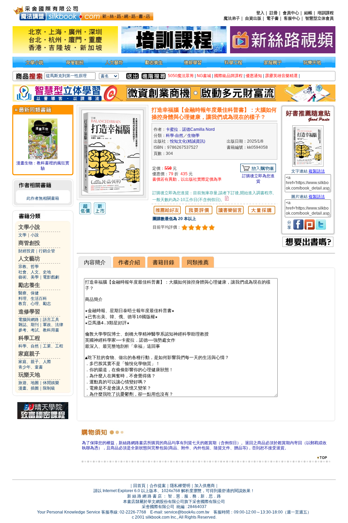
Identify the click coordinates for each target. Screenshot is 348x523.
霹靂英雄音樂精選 (281, 75)
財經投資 (26, 251)
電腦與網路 (28, 319)
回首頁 (139, 485)
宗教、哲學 (28, 266)
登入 (260, 13)
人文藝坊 (29, 259)
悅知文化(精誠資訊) (187, 141)
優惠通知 (254, 75)
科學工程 (29, 338)
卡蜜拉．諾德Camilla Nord (190, 129)
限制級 (49, 388)
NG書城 (204, 75)
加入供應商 (204, 485)
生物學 (193, 135)
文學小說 (29, 227)
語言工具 (51, 319)
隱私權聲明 (180, 485)
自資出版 (253, 18)
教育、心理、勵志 (34, 303)
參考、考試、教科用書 (38, 330)
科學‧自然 (174, 135)
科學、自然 (28, 346)
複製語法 (317, 171)
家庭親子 (29, 354)
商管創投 (29, 243)
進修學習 (29, 311)
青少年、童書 (30, 367)
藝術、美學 (28, 277)
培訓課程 (325, 13)
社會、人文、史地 (34, 272)
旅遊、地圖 (28, 382)
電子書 (272, 18)
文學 (22, 235)
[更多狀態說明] (227, 198)
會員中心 (291, 13)
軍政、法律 (53, 324)
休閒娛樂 (51, 382)
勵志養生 (29, 285)
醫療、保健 (28, 293)
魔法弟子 (232, 18)
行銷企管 (47, 251)
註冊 (273, 13)
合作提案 (158, 485)
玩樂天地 (29, 375)
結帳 (308, 13)
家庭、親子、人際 (34, 361)
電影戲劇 (51, 277)
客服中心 (292, 18)
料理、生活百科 (32, 298)
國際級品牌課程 (228, 75)
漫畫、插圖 (28, 388)
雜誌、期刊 (28, 324)
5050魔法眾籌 (181, 75)
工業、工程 (53, 346)
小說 (35, 235)
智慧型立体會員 (319, 18)
